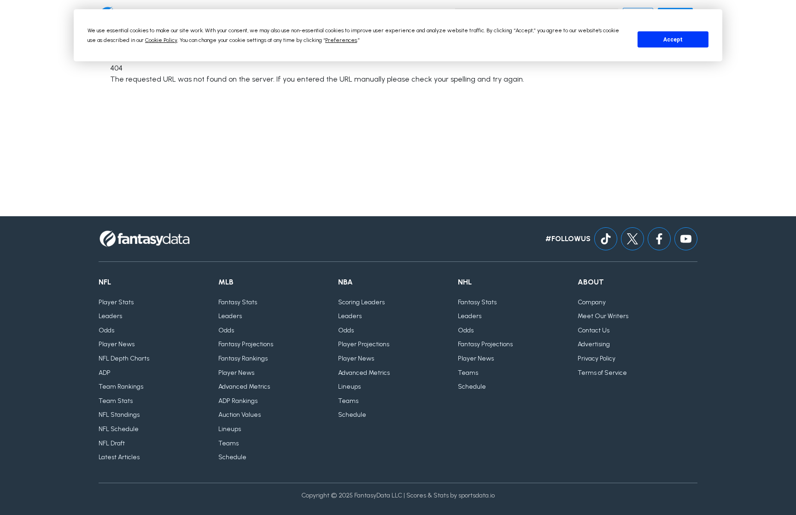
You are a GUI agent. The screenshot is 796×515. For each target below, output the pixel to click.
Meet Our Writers (603, 316)
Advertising (594, 344)
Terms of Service (602, 373)
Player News (117, 344)
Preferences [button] (341, 40)
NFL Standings (119, 415)
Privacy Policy (596, 358)
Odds (106, 330)
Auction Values (239, 415)
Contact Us (593, 330)
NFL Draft (112, 443)
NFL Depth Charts (124, 358)
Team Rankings (121, 387)
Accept (673, 39)
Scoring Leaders (361, 302)
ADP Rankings (238, 401)
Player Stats (116, 302)
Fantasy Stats (237, 302)
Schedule (232, 457)
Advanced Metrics (244, 387)
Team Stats (116, 401)
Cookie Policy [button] (161, 40)
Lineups (229, 429)
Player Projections (363, 344)
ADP (105, 373)
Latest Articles (119, 457)
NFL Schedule (119, 429)
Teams (228, 443)
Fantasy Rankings (243, 358)
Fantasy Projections (245, 344)
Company (592, 302)
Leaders (110, 316)
